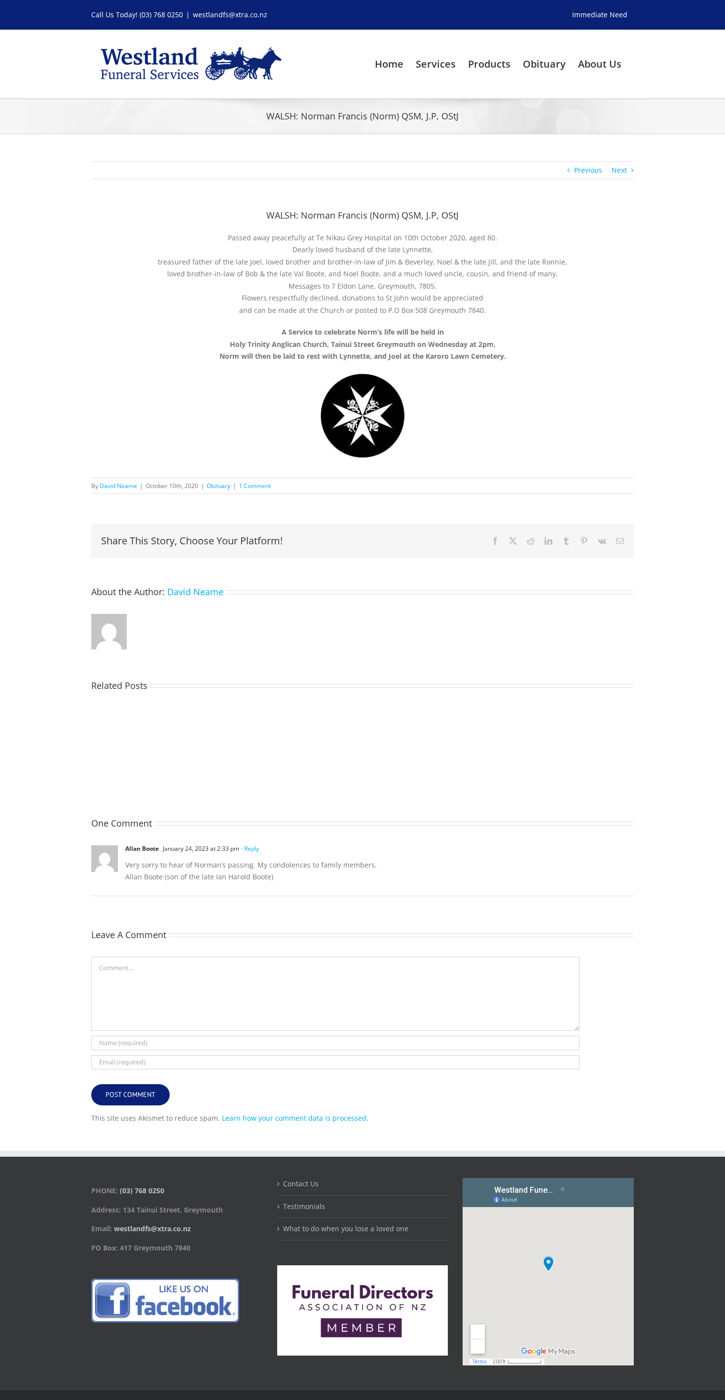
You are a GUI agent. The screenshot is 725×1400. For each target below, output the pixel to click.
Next (619, 170)
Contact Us (301, 1183)
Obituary (218, 486)
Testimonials (304, 1206)
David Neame (118, 486)
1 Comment (255, 486)
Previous (588, 170)
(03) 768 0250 (161, 14)
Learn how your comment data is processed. (295, 1118)
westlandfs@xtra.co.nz (230, 14)
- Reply (249, 848)
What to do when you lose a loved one (345, 1228)
